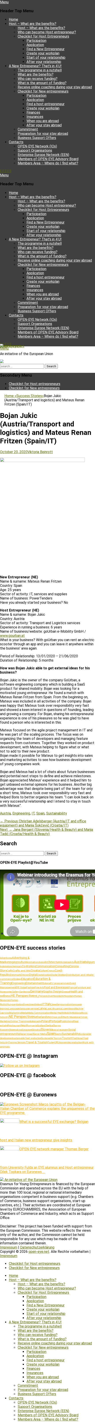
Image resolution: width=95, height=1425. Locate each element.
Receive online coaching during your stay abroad (55, 87)
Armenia (65, 962)
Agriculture (19, 962)
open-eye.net (10, 346)
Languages (14, 1008)
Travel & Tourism (37, 1042)
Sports (58, 1034)
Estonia (46, 983)
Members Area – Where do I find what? (48, 163)
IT (33, 813)
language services (29, 1008)
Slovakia (36, 1029)
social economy (60, 1029)
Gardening (24, 992)
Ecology (17, 979)
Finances (33, 112)
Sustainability (56, 813)
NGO (50, 1017)
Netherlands (40, 1017)
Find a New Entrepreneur (46, 49)
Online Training (19, 1021)
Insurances (35, 117)
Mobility (68, 1013)
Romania (32, 1025)
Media (24, 1013)
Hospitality (58, 996)
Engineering (21, 813)
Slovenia (47, 1029)
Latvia (42, 1008)
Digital (33, 974)
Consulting (62, 966)
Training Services (17, 1042)
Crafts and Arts (22, 970)
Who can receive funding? (37, 79)
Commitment (28, 129)
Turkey (51, 1042)
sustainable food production (27, 1038)
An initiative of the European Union (30, 1180)
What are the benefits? (35, 74)
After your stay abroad (44, 125)
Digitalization (44, 974)
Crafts (10, 970)
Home (13, 19)
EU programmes (60, 983)
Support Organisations (35, 150)
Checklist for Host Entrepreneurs (43, 36)
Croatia (35, 970)
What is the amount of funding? (42, 83)
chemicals (16, 966)
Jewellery (56, 1004)
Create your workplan (43, 53)
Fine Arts (39, 987)
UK (56, 1042)
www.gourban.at (12, 636)
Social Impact (26, 1034)
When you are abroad (43, 121)
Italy (48, 1004)
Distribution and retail (79, 974)
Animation (32, 962)
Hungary (12, 1004)
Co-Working (29, 966)
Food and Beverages (56, 987)
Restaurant (14, 1025)
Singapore (27, 1030)
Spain (40, 813)
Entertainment (34, 983)
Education (27, 979)
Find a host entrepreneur (46, 104)
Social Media (40, 1034)
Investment (29, 1004)
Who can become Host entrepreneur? (47, 32)
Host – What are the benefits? (32, 24)
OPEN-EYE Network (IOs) (37, 146)
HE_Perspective (43, 996)
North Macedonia (71, 1017)
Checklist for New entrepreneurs (43, 91)
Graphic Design (52, 991)
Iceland (20, 1004)
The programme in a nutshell (40, 70)
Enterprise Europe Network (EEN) (43, 155)
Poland (45, 1021)
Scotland (41, 1025)
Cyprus (51, 970)
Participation (36, 40)
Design (25, 974)
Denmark (15, 974)
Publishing (67, 1021)
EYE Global (21, 987)
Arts (72, 962)
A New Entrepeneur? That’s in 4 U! (35, 66)
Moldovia (76, 1013)
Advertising (6, 958)
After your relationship (44, 62)
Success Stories (30, 396)
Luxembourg (68, 1008)
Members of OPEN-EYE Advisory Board (48, 159)
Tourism (67, 1038)
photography (34, 1021)
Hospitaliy (69, 996)
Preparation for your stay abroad (43, 133)
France (72, 987)
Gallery (15, 992)
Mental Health (57, 1013)
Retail (24, 1025)
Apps (41, 962)
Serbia (49, 1025)
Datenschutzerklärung (37, 1247)
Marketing (15, 1012)
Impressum (8, 1247)
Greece (66, 991)
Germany (36, 991)
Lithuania (56, 1008)
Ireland (38, 1004)
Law (48, 1008)
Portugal (55, 1021)
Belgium (89, 962)
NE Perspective (21, 1017)
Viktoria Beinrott (40, 452)
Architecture (52, 962)
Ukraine (62, 1042)
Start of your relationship (46, 57)
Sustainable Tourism (51, 1038)
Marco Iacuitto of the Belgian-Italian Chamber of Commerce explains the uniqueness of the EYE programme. (47, 1108)
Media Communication (38, 1013)
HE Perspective (22, 996)
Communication (45, 966)
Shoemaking (15, 1029)
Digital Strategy (58, 975)
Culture (43, 970)
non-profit (58, 1017)
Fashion (31, 987)
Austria (5, 813)
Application (35, 45)
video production (74, 1042)
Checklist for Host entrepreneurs (34, 384)
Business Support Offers (37, 138)
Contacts (16, 142)
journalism (66, 1004)
